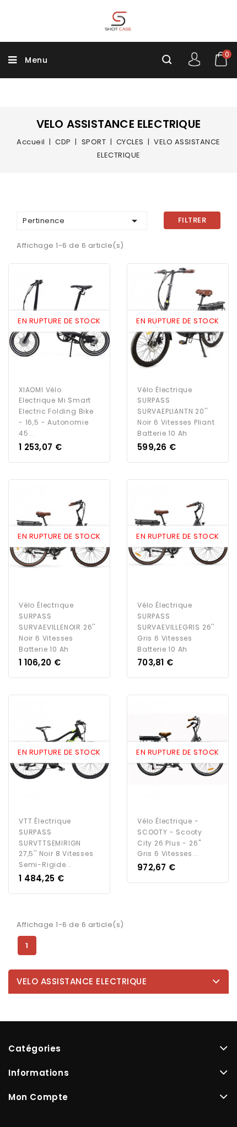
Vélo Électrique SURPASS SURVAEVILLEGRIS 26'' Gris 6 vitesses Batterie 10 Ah (175, 626)
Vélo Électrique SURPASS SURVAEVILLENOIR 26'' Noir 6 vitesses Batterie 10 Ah (57, 626)
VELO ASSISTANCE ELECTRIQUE (82, 981)
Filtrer (192, 220)
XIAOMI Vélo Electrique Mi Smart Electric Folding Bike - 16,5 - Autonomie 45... (56, 411)
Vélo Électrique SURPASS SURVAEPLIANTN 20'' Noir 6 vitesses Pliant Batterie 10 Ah (176, 411)
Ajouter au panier (69, 321)
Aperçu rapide (49, 321)
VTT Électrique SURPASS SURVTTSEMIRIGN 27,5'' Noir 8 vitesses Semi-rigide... (56, 842)
